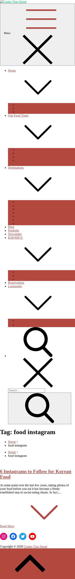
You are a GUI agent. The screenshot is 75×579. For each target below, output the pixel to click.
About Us (22, 104)
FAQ (19, 112)
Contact (21, 108)
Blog (11, 227)
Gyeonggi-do (24, 216)
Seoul (19, 202)
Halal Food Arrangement (31, 279)
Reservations (16, 282)
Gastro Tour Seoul (35, 546)
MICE (20, 272)
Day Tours (22, 153)
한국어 (21, 320)
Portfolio (13, 230)
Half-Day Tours (26, 149)
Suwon (20, 209)
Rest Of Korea (25, 223)
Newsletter (15, 234)
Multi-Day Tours (26, 157)
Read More (7, 526)
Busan (20, 205)
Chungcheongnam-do (29, 212)
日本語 (21, 325)
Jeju (18, 219)
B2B (19, 275)
